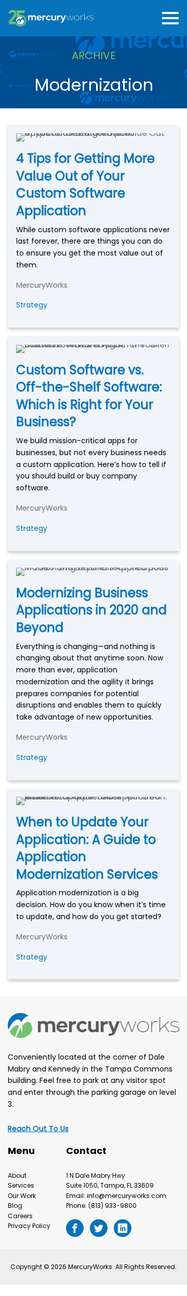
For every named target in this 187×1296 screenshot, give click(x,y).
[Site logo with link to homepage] (51, 18)
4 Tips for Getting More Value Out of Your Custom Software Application (85, 184)
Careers (20, 1216)
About (17, 1175)
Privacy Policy (29, 1225)
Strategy (31, 305)
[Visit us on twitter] (99, 1228)
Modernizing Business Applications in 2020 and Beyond (91, 610)
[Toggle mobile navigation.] (168, 18)
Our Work (22, 1195)
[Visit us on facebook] (75, 1228)
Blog (15, 1205)
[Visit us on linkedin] (122, 1228)
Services (21, 1185)
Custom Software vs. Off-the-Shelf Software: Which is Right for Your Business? (89, 396)
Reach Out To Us (38, 1128)
